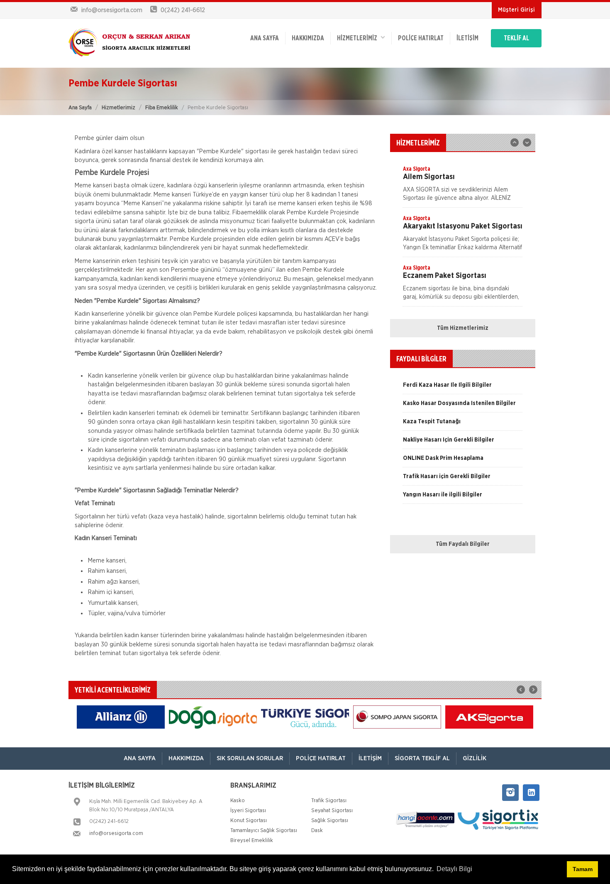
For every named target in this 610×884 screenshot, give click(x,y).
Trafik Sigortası (328, 800)
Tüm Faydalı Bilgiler (463, 544)
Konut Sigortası (248, 820)
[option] (463, 186)
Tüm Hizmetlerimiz (462, 328)
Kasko (237, 800)
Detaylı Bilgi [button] (454, 868)
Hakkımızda (308, 38)
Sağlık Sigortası (329, 820)
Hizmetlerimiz (118, 107)
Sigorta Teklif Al (422, 758)
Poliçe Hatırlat (421, 38)
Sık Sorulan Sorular (250, 758)
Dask (317, 830)
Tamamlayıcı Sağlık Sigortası (263, 830)
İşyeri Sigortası (248, 810)
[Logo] (130, 43)
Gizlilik (474, 758)
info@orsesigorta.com (116, 833)
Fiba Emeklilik (161, 107)
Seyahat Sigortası (332, 810)
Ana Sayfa (80, 107)
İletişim (467, 38)
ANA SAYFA (264, 38)
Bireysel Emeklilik (251, 840)
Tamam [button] (583, 869)
